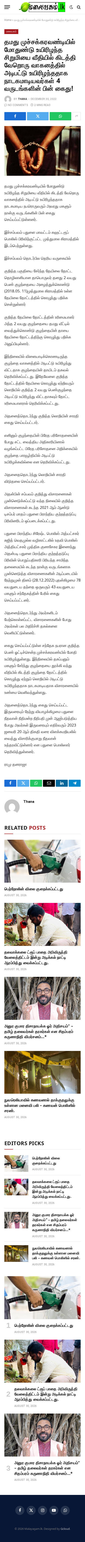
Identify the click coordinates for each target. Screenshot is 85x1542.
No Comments (18, 105)
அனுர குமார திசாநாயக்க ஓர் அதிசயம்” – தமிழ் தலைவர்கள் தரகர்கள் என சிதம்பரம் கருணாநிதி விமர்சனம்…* (38, 1031)
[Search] (78, 7)
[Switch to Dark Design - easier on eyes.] (71, 7)
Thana (22, 99)
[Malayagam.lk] (42, 7)
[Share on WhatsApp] (60, 116)
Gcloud (65, 1529)
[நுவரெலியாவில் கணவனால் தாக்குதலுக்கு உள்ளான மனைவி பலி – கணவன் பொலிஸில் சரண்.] (42, 1072)
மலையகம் (11, 31)
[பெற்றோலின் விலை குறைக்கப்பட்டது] (42, 861)
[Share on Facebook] (15, 116)
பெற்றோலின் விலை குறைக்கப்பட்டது (33, 888)
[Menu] (7, 7)
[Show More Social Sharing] (76, 116)
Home (7, 20)
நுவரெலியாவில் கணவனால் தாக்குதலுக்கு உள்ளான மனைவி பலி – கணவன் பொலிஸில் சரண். (39, 1105)
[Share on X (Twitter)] (38, 116)
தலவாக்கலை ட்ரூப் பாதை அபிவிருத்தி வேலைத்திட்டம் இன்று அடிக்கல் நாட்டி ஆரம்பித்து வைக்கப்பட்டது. (35, 957)
